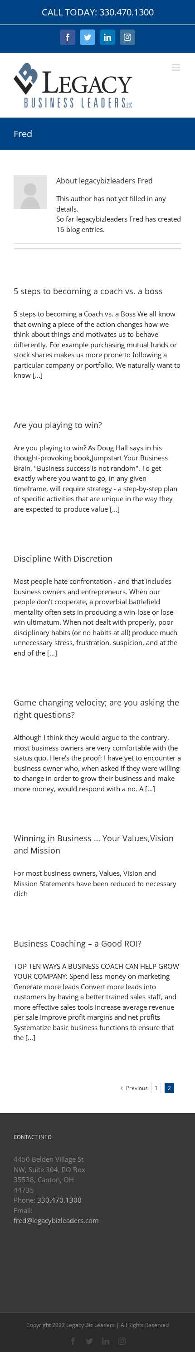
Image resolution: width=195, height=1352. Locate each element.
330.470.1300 (59, 1199)
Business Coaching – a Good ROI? (77, 943)
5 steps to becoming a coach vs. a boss (88, 291)
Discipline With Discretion (63, 558)
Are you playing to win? (58, 424)
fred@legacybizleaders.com (56, 1220)
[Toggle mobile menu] (176, 67)
